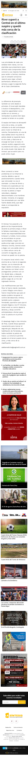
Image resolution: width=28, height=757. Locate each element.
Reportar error (10, 730)
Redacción (8, 727)
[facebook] (23, 11)
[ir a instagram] (16, 721)
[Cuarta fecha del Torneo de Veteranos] (14, 550)
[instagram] (26, 11)
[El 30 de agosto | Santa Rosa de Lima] (14, 496)
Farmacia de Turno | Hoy (9, 485)
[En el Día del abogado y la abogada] (14, 618)
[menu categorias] (26, 15)
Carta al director (18, 727)
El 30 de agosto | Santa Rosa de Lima (14, 507)
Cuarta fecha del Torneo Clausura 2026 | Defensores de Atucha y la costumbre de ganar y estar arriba (14, 537)
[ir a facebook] (11, 721)
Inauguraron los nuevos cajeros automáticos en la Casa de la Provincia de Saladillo (12, 359)
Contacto (19, 730)
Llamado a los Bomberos (9, 580)
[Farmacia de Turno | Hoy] (14, 475)
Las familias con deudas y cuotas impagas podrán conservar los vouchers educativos (13, 367)
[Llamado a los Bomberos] (14, 571)
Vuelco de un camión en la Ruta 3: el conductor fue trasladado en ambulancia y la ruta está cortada (14, 383)
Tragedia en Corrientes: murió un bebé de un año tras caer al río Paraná (14, 463)
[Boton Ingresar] (21, 15)
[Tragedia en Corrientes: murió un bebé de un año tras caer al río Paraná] (14, 452)
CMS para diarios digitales (14, 753)
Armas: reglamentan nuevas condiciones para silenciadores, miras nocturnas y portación (13, 391)
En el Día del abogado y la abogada (12, 627)
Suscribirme (22, 702)
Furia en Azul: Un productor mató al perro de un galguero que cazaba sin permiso (14, 375)
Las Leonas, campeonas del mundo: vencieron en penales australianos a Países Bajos (12, 604)
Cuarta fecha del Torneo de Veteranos (13, 560)
